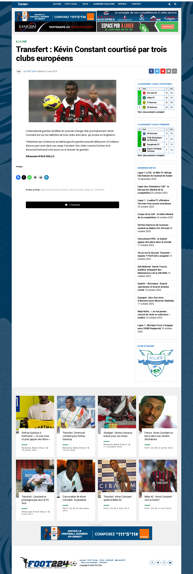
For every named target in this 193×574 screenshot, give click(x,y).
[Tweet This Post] (157, 71)
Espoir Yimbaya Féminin (154, 150)
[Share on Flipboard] (162, 71)
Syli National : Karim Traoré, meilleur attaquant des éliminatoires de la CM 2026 (152, 269)
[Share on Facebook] (151, 71)
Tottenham (99, 190)
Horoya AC (152, 93)
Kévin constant (76, 190)
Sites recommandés (89, 563)
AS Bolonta (152, 133)
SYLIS (85, 4)
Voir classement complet (151, 112)
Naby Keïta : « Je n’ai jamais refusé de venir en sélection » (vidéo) (154, 314)
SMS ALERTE (120, 560)
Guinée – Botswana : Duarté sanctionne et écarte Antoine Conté (153, 286)
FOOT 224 (31, 71)
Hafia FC (151, 98)
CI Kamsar (152, 102)
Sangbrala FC (153, 144)
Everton (64, 190)
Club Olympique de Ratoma (154, 139)
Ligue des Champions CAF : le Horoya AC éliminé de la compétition (153, 189)
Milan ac (89, 190)
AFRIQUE (122, 4)
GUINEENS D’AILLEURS (104, 4)
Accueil (57, 4)
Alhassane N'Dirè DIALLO (34, 512)
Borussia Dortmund (50, 190)
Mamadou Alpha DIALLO (33, 448)
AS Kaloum (152, 107)
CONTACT (136, 4)
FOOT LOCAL (71, 4)
